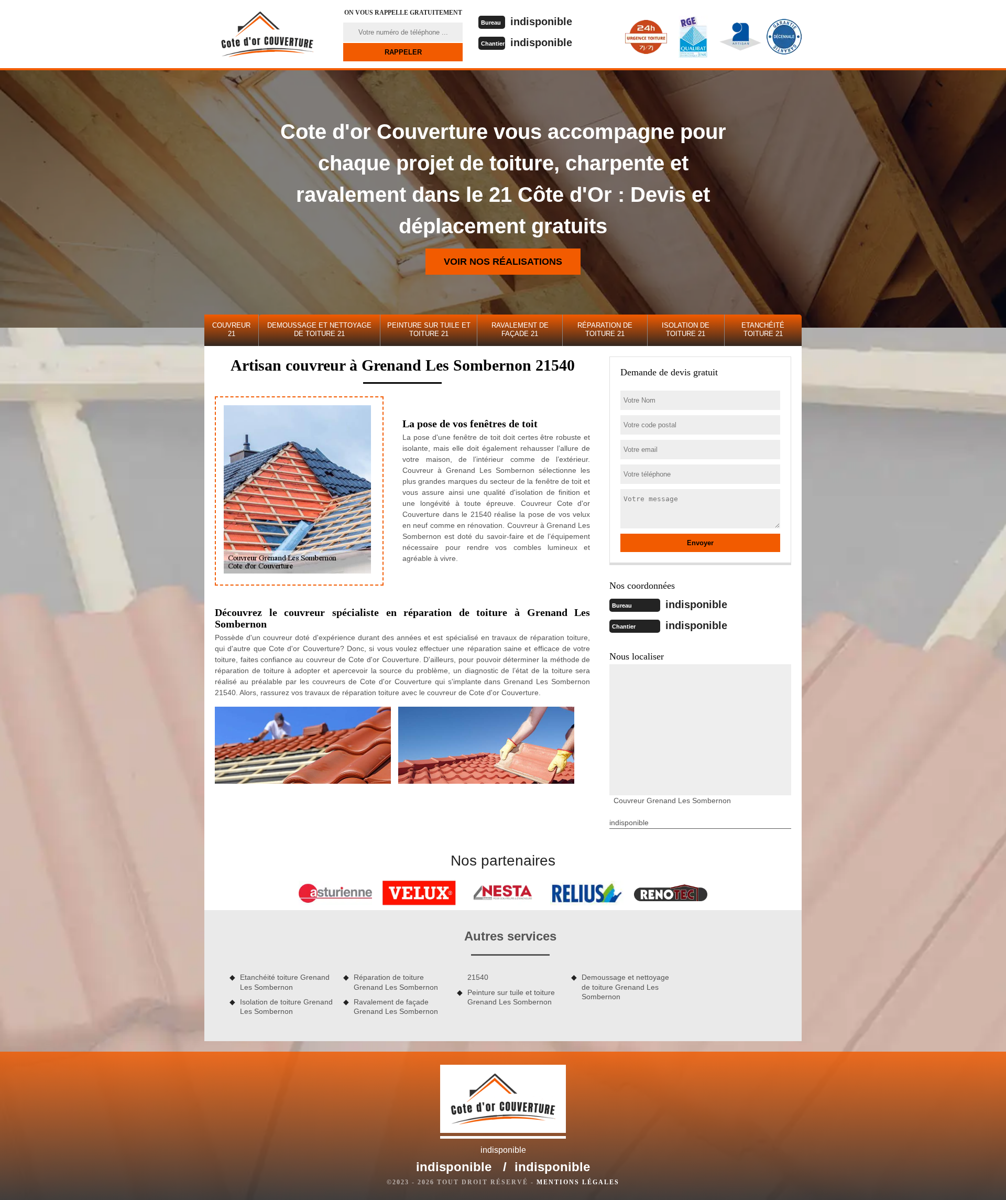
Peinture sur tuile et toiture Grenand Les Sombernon (511, 997)
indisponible (541, 21)
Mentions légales (578, 1182)
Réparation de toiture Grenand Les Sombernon (396, 982)
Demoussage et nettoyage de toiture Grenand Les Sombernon (625, 986)
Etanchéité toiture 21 (762, 329)
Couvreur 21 (231, 329)
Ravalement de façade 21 (520, 329)
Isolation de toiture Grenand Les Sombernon (286, 1006)
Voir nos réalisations (503, 261)
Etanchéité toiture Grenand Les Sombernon (285, 982)
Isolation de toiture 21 (685, 329)
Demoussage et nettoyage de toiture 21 (319, 329)
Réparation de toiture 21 (604, 329)
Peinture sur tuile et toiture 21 (429, 329)
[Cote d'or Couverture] (267, 34)
